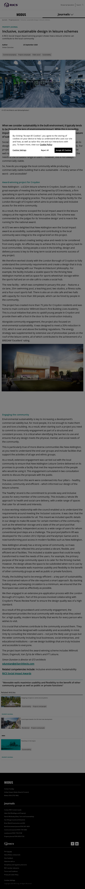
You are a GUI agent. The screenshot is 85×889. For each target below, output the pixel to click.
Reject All (45, 150)
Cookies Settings (19, 150)
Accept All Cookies (63, 150)
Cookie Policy (46, 144)
